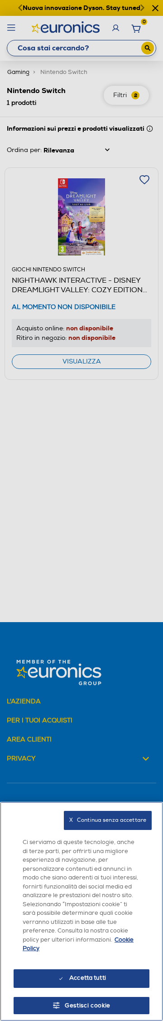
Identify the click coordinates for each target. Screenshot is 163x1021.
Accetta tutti (87, 978)
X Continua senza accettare (107, 820)
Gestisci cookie (87, 1005)
